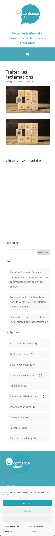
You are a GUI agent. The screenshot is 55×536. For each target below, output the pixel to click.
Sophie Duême (15, 81)
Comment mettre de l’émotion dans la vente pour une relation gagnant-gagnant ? (28, 301)
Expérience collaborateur (24, 375)
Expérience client (19, 364)
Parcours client (18, 427)
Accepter (27, 503)
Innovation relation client (24, 396)
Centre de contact (20, 354)
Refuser (27, 511)
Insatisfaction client (21, 406)
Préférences (27, 519)
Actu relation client (21, 343)
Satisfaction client (20, 438)
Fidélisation (16, 385)
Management (17, 417)
